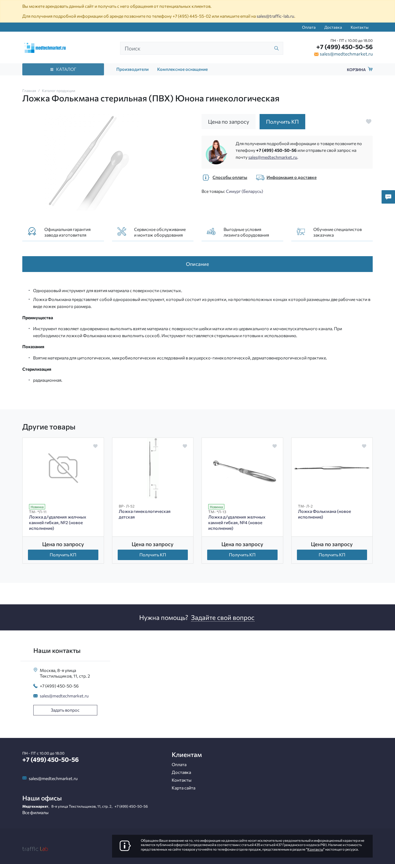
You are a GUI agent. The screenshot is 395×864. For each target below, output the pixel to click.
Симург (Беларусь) (244, 191)
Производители (132, 69)
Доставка (333, 27)
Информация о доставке (292, 177)
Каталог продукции (58, 90)
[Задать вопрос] (388, 197)
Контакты (359, 27)
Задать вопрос (65, 709)
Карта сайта (183, 787)
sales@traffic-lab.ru (275, 16)
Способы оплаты (230, 177)
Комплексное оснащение (182, 69)
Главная (29, 90)
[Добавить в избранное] (368, 121)
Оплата (309, 27)
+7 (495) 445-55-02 (192, 16)
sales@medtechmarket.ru (346, 53)
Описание (197, 264)
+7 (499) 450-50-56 (344, 46)
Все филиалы (35, 812)
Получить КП (63, 554)
